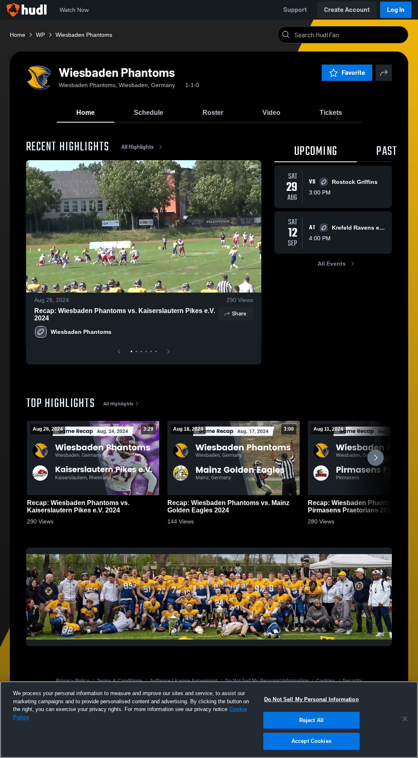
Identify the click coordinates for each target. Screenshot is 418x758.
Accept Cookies (311, 741)
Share (239, 313)
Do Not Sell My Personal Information (311, 699)
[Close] (405, 719)
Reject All (311, 720)
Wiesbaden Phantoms (81, 332)
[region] (209, 719)
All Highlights (137, 147)
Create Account (347, 9)
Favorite (353, 72)
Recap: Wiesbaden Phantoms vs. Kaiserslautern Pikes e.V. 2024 (124, 314)
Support (295, 9)
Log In (396, 9)
